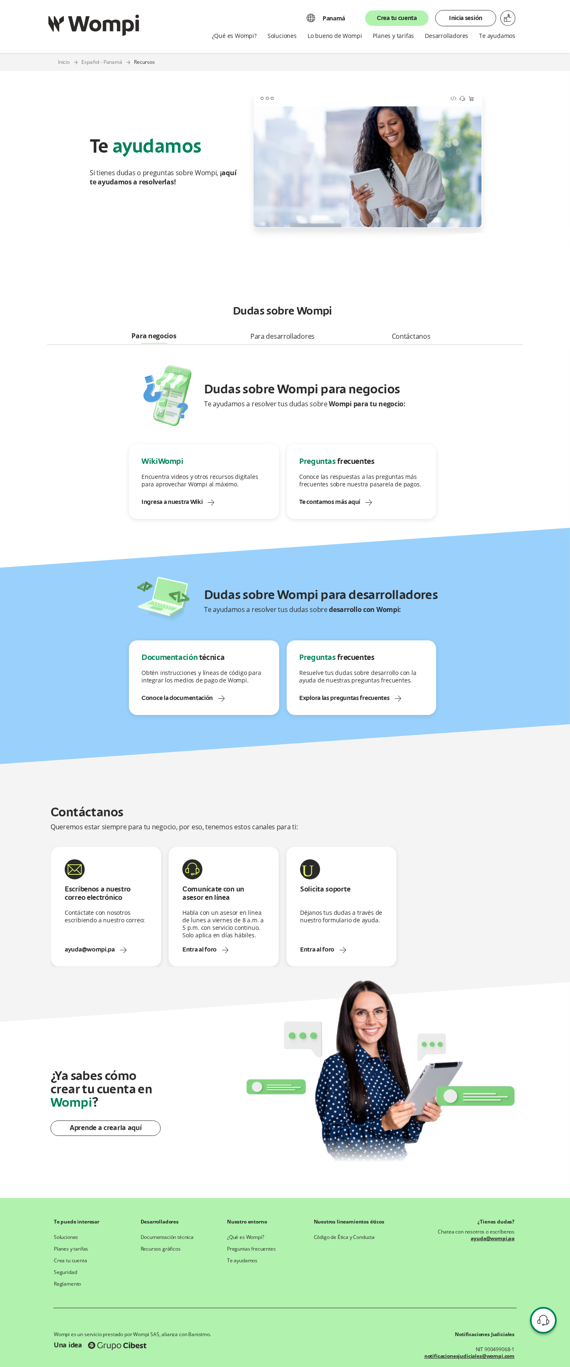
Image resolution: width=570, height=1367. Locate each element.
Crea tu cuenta (397, 18)
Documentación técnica (167, 1237)
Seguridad (65, 1272)
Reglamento (67, 1284)
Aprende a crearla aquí (105, 1128)
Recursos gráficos (161, 1249)
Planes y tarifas (71, 1249)
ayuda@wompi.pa (493, 1238)
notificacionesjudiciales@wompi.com (469, 1356)
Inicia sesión (465, 18)
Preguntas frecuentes (251, 1249)
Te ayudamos (242, 1260)
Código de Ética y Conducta (344, 1237)
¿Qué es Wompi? (245, 1237)
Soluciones (66, 1237)
